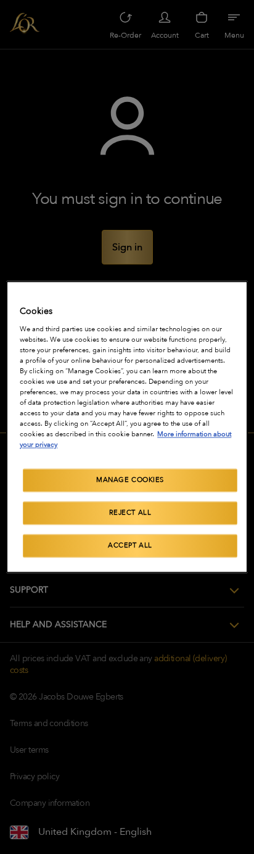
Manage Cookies (130, 480)
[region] (126, 427)
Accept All (130, 546)
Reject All (130, 513)
